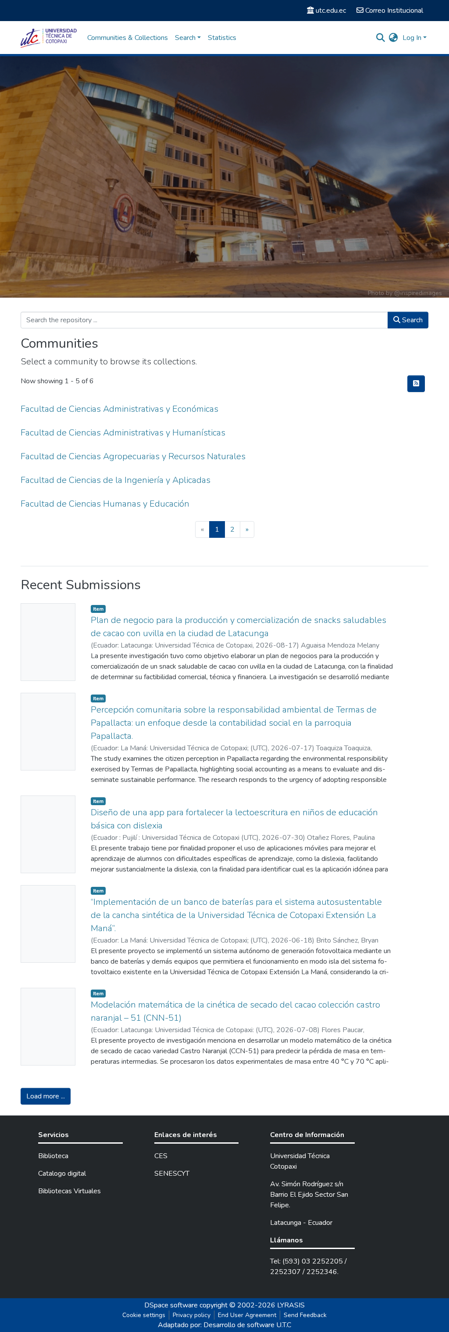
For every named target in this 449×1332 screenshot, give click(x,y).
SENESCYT (171, 1173)
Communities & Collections (127, 38)
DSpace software (171, 1305)
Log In (412, 38)
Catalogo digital (62, 1173)
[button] (393, 37)
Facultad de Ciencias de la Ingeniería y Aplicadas (115, 480)
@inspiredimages (418, 293)
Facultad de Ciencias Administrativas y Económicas (119, 409)
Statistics (222, 38)
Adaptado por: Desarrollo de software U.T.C (224, 1325)
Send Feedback (305, 1315)
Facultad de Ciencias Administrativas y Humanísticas (123, 433)
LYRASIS (291, 1305)
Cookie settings (143, 1315)
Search (411, 320)
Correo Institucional (394, 10)
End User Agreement (247, 1315)
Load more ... (45, 1096)
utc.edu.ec (331, 10)
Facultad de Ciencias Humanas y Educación (105, 504)
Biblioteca (53, 1156)
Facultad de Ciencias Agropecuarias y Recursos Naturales (133, 456)
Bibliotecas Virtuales (69, 1191)
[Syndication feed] (416, 383)
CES (160, 1156)
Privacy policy (191, 1315)
